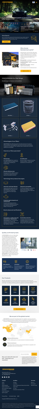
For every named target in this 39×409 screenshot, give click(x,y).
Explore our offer (26, 70)
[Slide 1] (14, 31)
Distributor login (34, 385)
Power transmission (5, 391)
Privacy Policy (4, 396)
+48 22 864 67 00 (7, 374)
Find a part (6, 41)
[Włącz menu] (36, 2)
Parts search (33, 383)
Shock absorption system (6, 388)
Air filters (28, 135)
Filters (3, 382)
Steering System (5, 385)
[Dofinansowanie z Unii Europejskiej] (33, 2)
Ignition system (5, 392)
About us (32, 382)
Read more (3, 31)
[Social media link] (2, 377)
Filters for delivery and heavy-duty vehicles (21, 385)
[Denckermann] (7, 2)
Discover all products (19, 309)
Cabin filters (10, 115)
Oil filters (28, 115)
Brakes (3, 383)
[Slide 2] (35, 31)
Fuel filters (10, 135)
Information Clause (12, 396)
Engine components (5, 386)
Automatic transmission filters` (18, 389)
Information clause (24, 363)
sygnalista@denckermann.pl (12, 405)
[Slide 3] (17, 31)
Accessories (4, 389)
